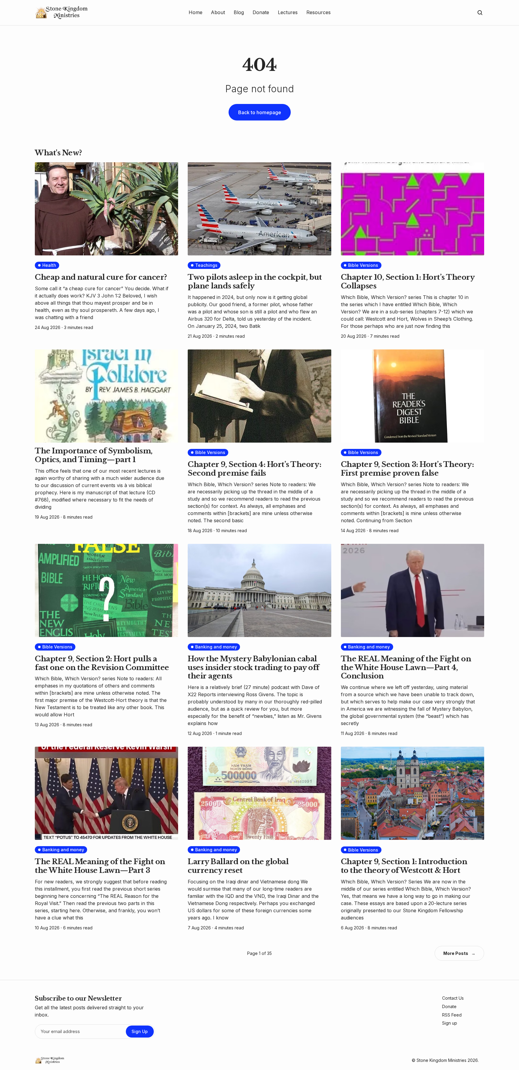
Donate (449, 1006)
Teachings (206, 265)
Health (49, 265)
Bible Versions (363, 265)
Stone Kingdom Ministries (441, 1060)
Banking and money (216, 646)
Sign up (449, 1023)
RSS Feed (452, 1014)
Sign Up (140, 1031)
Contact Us (453, 998)
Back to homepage (259, 112)
